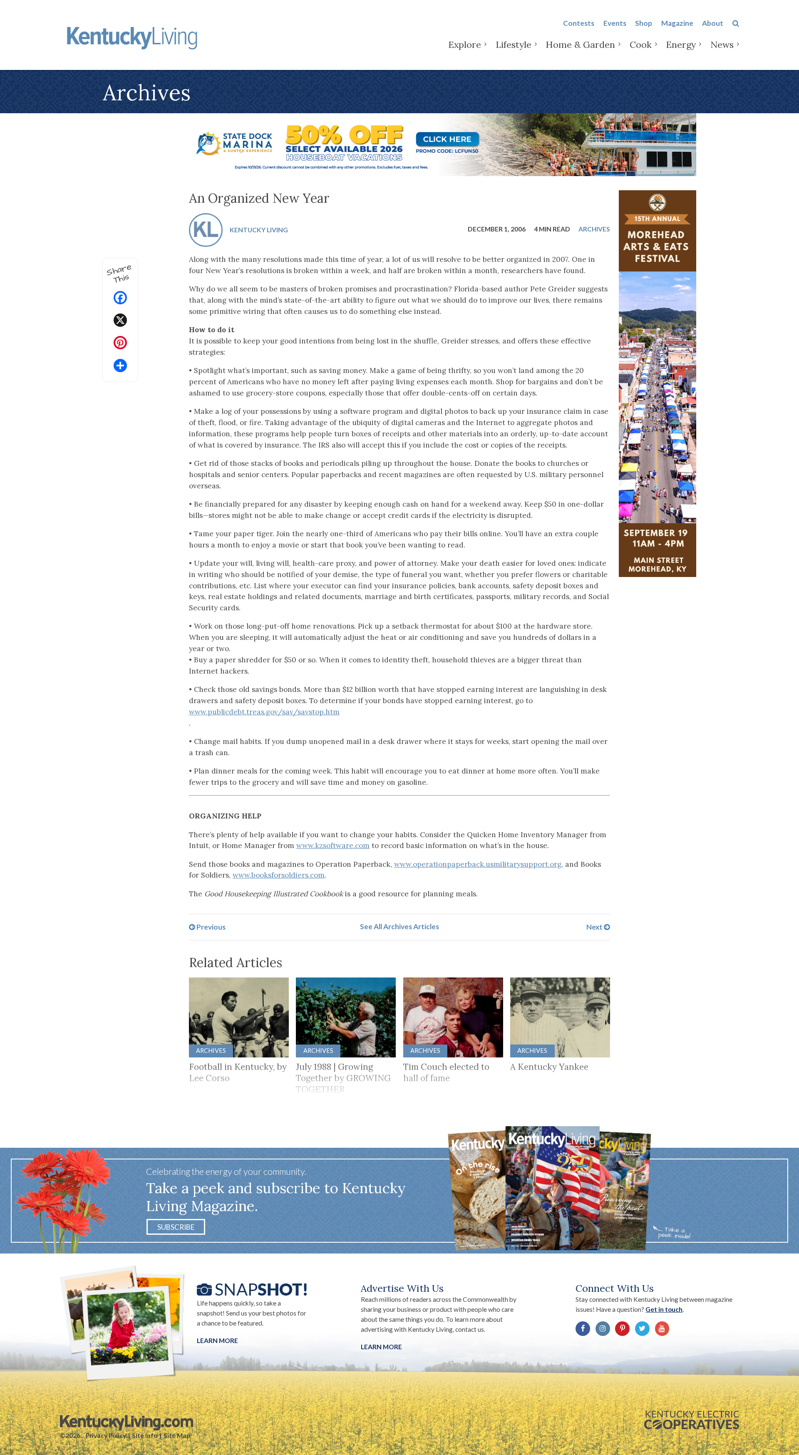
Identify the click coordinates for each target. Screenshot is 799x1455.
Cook (641, 44)
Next (595, 926)
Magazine (677, 23)
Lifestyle (513, 44)
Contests (578, 23)
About (712, 23)
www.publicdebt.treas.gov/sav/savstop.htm (264, 711)
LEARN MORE (381, 1347)
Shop (643, 23)
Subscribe (175, 1227)
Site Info (144, 1435)
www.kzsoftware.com (333, 845)
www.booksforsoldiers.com (279, 875)
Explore (464, 44)
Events (614, 23)
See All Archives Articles (399, 926)
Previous (210, 926)
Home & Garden (580, 44)
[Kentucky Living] (134, 36)
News (722, 44)
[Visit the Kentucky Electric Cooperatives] (691, 1420)
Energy (681, 44)
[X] (120, 321)
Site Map (177, 1435)
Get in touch (663, 1309)
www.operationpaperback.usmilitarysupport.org (477, 864)
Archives (594, 229)
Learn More (217, 1340)
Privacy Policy (106, 1435)
